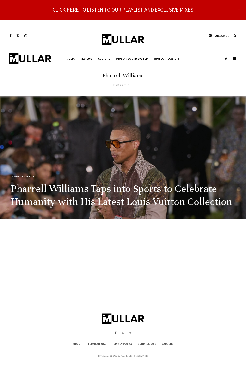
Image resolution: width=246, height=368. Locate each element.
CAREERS (167, 344)
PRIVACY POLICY (122, 344)
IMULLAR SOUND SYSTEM (132, 58)
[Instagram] (25, 35)
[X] (18, 35)
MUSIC (70, 58)
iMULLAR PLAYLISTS (167, 58)
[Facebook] (10, 35)
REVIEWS (86, 58)
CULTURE (104, 58)
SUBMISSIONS (147, 344)
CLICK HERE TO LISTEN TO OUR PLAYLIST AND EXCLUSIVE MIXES (123, 9)
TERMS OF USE (96, 344)
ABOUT (77, 344)
